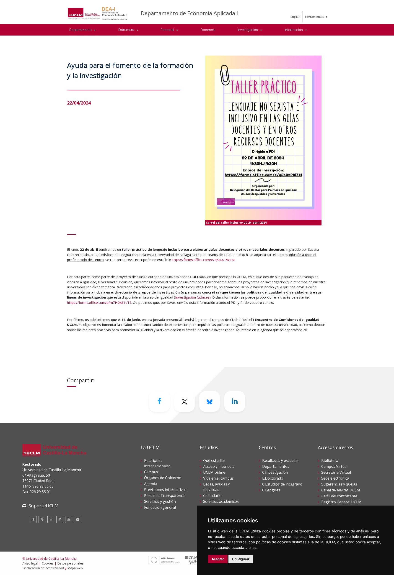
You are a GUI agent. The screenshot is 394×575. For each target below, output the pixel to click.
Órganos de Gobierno (162, 477)
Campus (151, 471)
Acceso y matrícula (218, 466)
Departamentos (275, 466)
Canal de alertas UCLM (340, 490)
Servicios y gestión (160, 501)
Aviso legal (30, 563)
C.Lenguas (271, 490)
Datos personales (70, 563)
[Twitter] (42, 519)
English (295, 17)
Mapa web (75, 568)
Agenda (150, 483)
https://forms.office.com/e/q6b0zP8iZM (203, 259)
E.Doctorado (272, 478)
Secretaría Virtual (336, 472)
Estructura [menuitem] (126, 30)
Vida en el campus (218, 478)
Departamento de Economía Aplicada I (189, 13)
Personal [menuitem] (168, 30)
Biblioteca (329, 460)
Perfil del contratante (339, 495)
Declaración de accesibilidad (43, 568)
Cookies (48, 563)
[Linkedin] (234, 401)
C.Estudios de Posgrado (282, 484)
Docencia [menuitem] (208, 30)
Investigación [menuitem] (248, 30)
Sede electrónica (335, 478)
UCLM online (214, 472)
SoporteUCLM (44, 506)
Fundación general (160, 507)
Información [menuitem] (294, 30)
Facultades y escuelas (280, 460)
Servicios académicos (221, 501)
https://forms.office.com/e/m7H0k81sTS (99, 302)
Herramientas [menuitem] (314, 17)
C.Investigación (275, 472)
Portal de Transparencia (165, 495)
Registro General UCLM (341, 501)
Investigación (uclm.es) (193, 297)
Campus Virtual (334, 466)
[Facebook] (159, 401)
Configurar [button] (240, 559)
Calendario (212, 495)
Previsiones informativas (165, 489)
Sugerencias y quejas (339, 484)
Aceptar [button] (218, 559)
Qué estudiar (214, 460)
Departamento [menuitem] (81, 30)
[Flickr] (77, 519)
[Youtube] (68, 519)
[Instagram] (59, 519)
